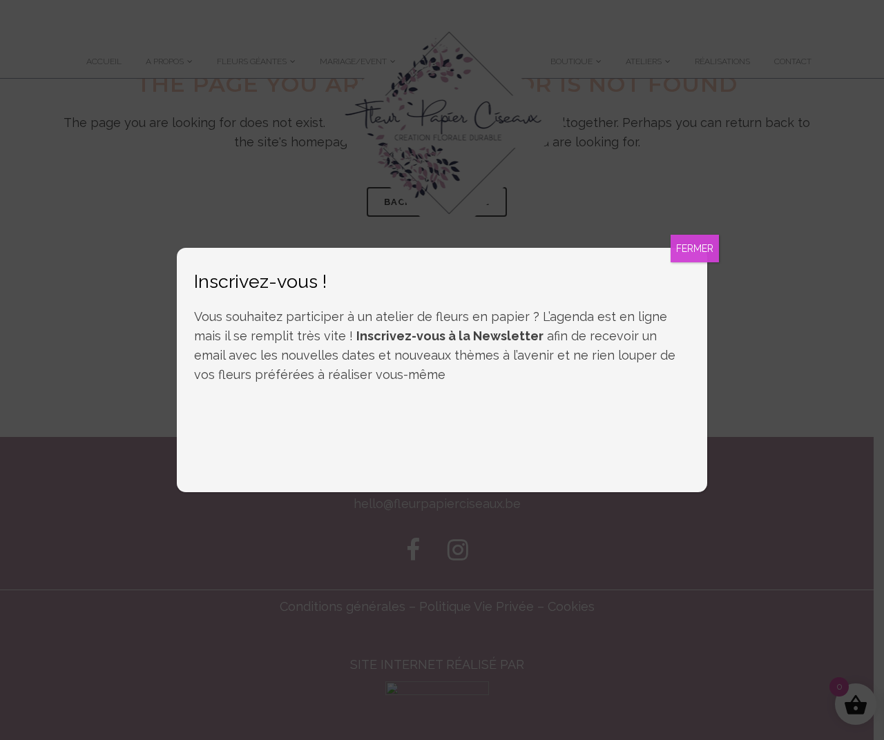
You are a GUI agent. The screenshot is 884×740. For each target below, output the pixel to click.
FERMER (694, 248)
